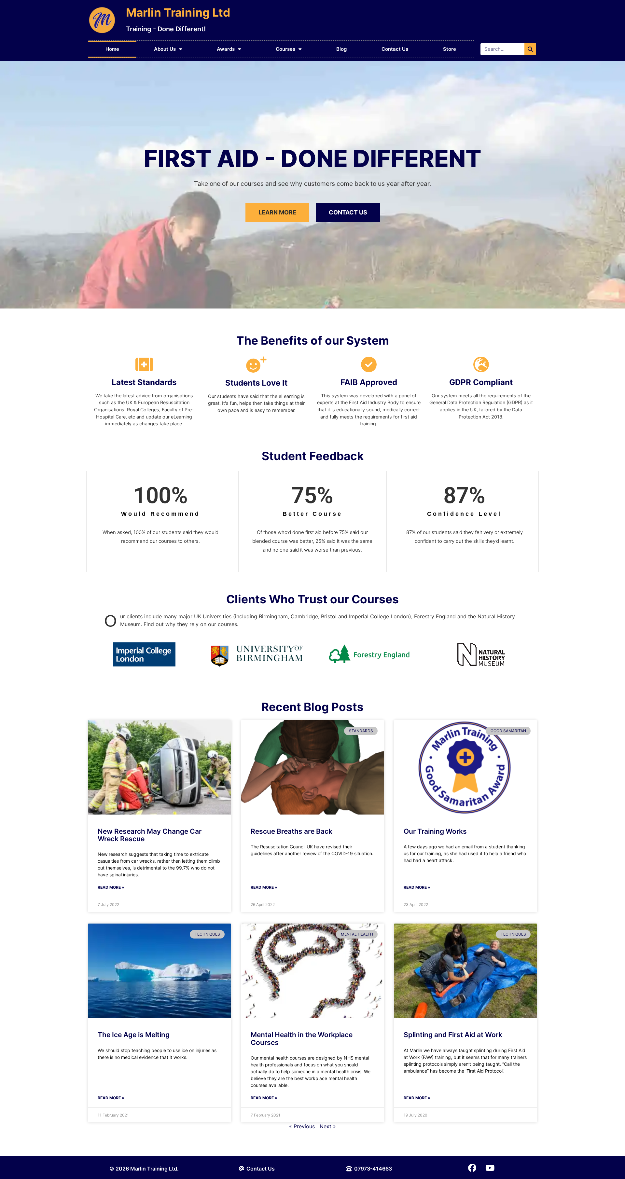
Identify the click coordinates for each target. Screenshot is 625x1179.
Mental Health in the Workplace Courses (302, 1038)
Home (112, 49)
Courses (285, 49)
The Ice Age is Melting (134, 1035)
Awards (226, 49)
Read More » (111, 887)
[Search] (530, 49)
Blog (341, 49)
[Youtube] (490, 1167)
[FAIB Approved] (369, 364)
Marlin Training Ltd (178, 13)
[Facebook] (472, 1167)
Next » (328, 1126)
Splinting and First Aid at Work (453, 1035)
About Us (165, 49)
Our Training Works (435, 831)
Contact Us (395, 49)
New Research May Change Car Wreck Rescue (149, 835)
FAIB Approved (368, 382)
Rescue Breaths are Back (291, 831)
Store (449, 49)
